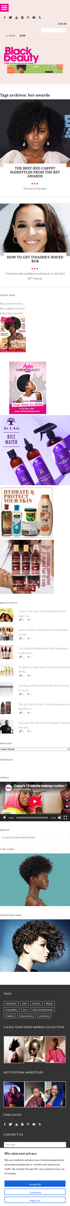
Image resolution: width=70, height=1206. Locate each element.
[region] (35, 1177)
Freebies (10, 1016)
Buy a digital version (12, 308)
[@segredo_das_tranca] (55, 1094)
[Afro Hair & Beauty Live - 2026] (27, 413)
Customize (35, 1192)
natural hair (11, 1003)
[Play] (4, 817)
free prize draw (26, 1016)
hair (25, 1009)
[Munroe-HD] (35, 970)
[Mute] (59, 817)
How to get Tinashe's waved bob (35, 259)
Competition (11, 1009)
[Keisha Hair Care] (27, 592)
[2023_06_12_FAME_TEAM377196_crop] (34, 1049)
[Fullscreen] (65, 817)
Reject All (35, 1200)
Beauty (49, 1003)
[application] (35, 801)
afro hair (36, 1003)
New (24, 1003)
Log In (62, 23)
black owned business (43, 1009)
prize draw (44, 1016)
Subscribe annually (11, 313)
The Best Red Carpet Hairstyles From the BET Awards (35, 172)
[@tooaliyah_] (34, 1094)
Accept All (35, 1184)
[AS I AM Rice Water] (35, 484)
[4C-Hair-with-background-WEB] (35, 905)
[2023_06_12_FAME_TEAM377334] (14, 1049)
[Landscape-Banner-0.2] (35, 72)
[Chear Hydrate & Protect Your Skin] (27, 538)
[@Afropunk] (14, 1094)
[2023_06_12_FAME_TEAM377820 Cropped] (55, 1049)
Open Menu (4, 8)
